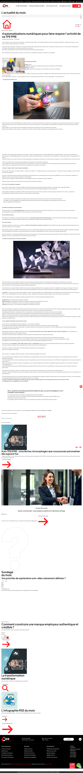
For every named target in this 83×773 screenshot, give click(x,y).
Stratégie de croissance (7, 753)
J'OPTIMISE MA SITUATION (65, 6)
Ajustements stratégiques (30, 757)
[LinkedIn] (80, 739)
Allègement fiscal (51, 755)
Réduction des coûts (51, 751)
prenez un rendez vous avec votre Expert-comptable (39, 410)
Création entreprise (6, 748)
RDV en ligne (72, 1)
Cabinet (21, 1)
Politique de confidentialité (25, 764)
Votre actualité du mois (7, 723)
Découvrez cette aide (43, 516)
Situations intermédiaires (30, 755)
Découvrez (4, 716)
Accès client (79, 1)
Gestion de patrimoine (52, 757)
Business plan (4, 751)
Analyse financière (28, 751)
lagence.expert (48, 764)
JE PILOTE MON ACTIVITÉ (51, 6)
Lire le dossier (5, 684)
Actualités (48, 1)
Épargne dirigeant (51, 753)
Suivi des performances (6, 755)
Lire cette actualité (6, 459)
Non (6, 581)
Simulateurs (65, 1)
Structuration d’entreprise (7, 757)
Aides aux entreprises (56, 1)
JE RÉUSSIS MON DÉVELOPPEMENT (36, 6)
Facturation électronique (38, 1)
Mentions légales (15, 764)
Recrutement (28, 1)
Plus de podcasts (6, 639)
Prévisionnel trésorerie (29, 753)
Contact (69, 739)
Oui (3, 581)
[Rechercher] (81, 17)
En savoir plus (62, 772)
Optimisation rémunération (53, 748)
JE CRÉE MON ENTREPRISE (21, 6)
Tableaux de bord (28, 748)
